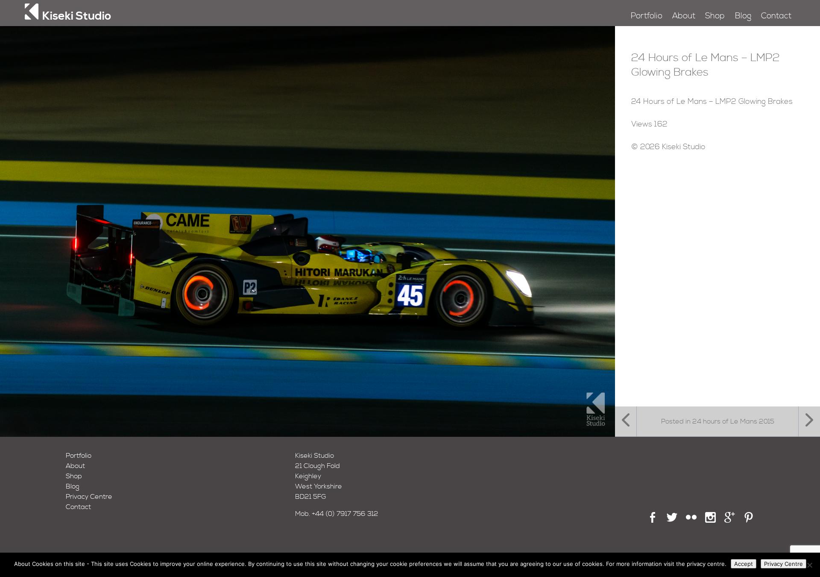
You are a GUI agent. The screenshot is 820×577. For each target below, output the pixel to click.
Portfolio (646, 16)
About (683, 16)
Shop (715, 16)
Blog (743, 16)
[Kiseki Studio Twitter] (672, 520)
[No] (809, 565)
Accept (743, 563)
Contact (776, 16)
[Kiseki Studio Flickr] (691, 520)
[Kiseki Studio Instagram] (710, 520)
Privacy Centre (89, 496)
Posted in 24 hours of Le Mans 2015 (717, 421)
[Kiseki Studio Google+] (729, 520)
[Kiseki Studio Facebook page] (652, 520)
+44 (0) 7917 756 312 (345, 513)
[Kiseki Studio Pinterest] (749, 520)
